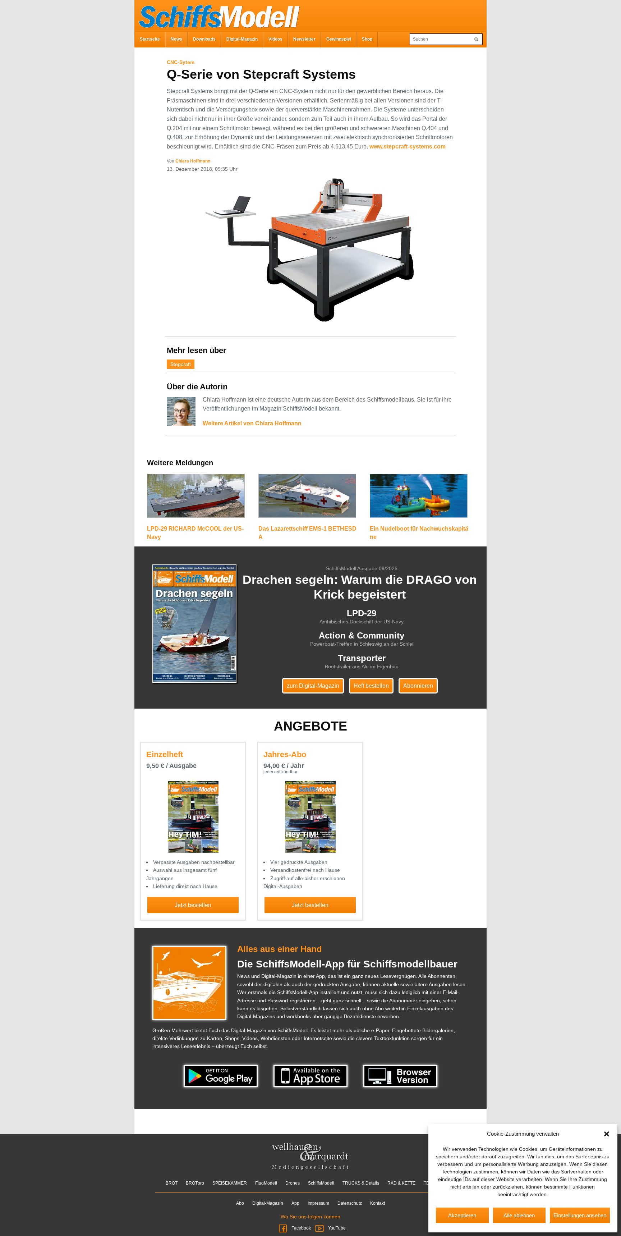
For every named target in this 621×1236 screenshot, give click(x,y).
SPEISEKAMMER (229, 1183)
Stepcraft (180, 364)
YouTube (336, 1228)
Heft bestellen (371, 686)
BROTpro (195, 1183)
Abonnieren (418, 686)
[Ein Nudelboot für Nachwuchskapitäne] (419, 499)
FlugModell (266, 1183)
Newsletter (304, 39)
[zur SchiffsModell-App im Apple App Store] (311, 1076)
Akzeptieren (462, 1215)
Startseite (150, 39)
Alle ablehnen (519, 1215)
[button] (606, 1133)
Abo (240, 1203)
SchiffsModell (321, 1183)
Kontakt (377, 1203)
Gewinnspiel (338, 39)
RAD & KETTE (401, 1183)
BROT (172, 1183)
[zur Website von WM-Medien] (310, 1156)
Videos (275, 39)
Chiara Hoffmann (192, 161)
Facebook (301, 1228)
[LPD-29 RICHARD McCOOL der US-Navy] (196, 499)
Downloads (204, 39)
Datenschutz (349, 1203)
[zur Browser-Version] (400, 1076)
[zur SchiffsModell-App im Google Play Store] (221, 1076)
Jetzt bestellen (193, 905)
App (295, 1203)
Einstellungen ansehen (579, 1215)
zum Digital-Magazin (313, 686)
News (176, 39)
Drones (292, 1183)
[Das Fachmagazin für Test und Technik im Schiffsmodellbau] (217, 15)
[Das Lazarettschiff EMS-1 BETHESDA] (307, 499)
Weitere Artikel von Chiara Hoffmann (252, 423)
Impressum (318, 1203)
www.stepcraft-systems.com (407, 146)
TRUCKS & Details (360, 1183)
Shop (367, 39)
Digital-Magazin (242, 39)
